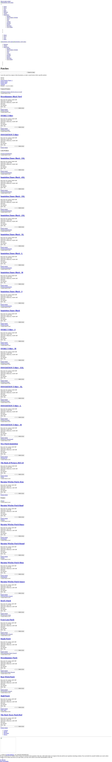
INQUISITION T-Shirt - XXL (12, 368)
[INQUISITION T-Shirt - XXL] (5, 363)
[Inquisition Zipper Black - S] (6, 287)
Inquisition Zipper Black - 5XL (13, 158)
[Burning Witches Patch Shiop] (2, 558)
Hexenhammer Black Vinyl (11, 97)
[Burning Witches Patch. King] (2, 477)
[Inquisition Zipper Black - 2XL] (6, 210)
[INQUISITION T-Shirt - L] (5, 401)
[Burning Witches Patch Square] (4, 577)
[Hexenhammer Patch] (9, 653)
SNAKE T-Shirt (7, 116)
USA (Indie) (10, 27)
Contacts (6, 730)
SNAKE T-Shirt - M (8, 349)
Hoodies (9, 23)
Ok (1, 760)
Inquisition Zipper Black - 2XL (13, 215)
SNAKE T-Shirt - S (8, 330)
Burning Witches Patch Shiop (12, 563)
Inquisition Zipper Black (10, 311)
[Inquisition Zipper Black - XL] (6, 229)
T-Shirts (9, 21)
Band (5, 10)
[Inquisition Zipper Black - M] (6, 268)
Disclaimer (6, 733)
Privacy (5, 734)
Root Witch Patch (8, 677)
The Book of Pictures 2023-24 (12, 463)
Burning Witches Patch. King (12, 482)
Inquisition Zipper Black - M (12, 272)
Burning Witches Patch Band (12, 505)
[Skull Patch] (6, 691)
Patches (8, 16)
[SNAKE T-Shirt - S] (4, 325)
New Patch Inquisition (9, 444)
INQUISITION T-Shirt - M (11, 425)
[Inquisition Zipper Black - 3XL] (6, 191)
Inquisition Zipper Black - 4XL (13, 177)
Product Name (4, 81)
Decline (4, 760)
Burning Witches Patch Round (12, 544)
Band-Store (6, 14)
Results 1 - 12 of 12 (5, 86)
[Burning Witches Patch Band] (2, 501)
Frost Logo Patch (7, 620)
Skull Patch (5, 696)
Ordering (3, 84)
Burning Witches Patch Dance (12, 524)
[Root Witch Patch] (8, 672)
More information (4, 761)
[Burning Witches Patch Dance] (3, 520)
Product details (4, 109)
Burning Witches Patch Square (13, 582)
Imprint (5, 732)
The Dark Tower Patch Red (11, 715)
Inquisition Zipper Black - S (11, 292)
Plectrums (9, 25)
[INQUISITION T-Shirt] (5, 130)
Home (5, 6)
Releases (6, 12)
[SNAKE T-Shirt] (4, 111)
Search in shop (31, 72)
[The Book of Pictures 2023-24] (4, 458)
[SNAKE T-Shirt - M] (4, 344)
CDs (8, 20)
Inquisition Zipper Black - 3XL (13, 196)
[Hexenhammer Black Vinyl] (11, 92)
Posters (8, 24)
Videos (5, 13)
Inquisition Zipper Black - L (12, 253)
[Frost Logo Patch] (6, 615)
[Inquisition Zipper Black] (6, 306)
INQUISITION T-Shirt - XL (11, 387)
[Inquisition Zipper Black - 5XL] (6, 153)
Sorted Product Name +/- (7, 80)
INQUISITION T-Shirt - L (11, 406)
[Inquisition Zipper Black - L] (6, 248)
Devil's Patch (6, 601)
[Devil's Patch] (7, 596)
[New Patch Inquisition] (7, 439)
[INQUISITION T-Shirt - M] (5, 420)
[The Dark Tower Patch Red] (3, 710)
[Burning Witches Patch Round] (4, 539)
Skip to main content (6, 1)
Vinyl (8, 19)
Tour (5, 9)
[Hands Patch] (7, 634)
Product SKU (4, 83)
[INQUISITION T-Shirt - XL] (5, 382)
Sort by (7, 81)
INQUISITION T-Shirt (9, 135)
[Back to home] (7, 2)
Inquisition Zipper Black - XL (12, 234)
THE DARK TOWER (12, 17)
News (5, 8)
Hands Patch (6, 639)
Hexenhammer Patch (9, 658)
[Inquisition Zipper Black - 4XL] (6, 172)
